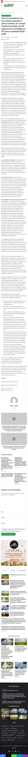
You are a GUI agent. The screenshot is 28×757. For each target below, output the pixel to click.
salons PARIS (8, 737)
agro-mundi (5, 37)
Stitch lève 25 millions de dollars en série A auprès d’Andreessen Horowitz (7, 475)
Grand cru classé (13, 732)
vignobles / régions (10, 739)
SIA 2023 (15, 737)
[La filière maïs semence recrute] (5, 576)
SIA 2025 (3, 739)
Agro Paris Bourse (5, 726)
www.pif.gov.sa (9, 390)
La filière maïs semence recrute (18, 574)
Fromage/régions (5, 732)
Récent (12, 570)
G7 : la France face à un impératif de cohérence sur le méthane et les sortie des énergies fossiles (18, 607)
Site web (3, 523)
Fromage (22, 730)
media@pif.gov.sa (8, 388)
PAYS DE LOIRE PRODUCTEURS (8, 735)
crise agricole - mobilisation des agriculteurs (10, 730)
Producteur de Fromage (20, 735)
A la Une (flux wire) (10, 12)
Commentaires (22, 570)
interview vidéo (21, 732)
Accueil (4, 12)
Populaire (4, 570)
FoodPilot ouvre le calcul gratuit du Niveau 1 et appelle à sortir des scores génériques (18, 593)
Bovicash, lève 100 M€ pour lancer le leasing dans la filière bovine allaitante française (17, 614)
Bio (2, 728)
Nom (2, 511)
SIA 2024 (20, 737)
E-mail (3, 517)
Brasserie (6, 728)
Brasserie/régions (13, 728)
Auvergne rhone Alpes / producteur (17, 726)
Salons (3, 737)
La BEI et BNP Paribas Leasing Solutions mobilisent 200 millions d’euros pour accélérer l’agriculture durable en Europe (18, 600)
